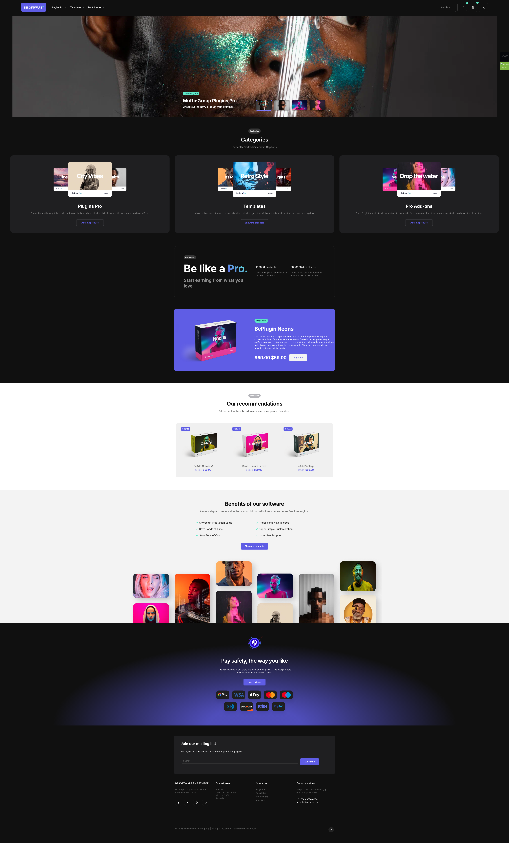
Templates (261, 793)
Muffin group (202, 828)
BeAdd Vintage (305, 466)
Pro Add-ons (262, 796)
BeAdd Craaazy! (203, 466)
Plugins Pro (261, 789)
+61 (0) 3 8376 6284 (307, 799)
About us (260, 800)
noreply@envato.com (307, 802)
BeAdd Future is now (254, 466)
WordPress (250, 828)
